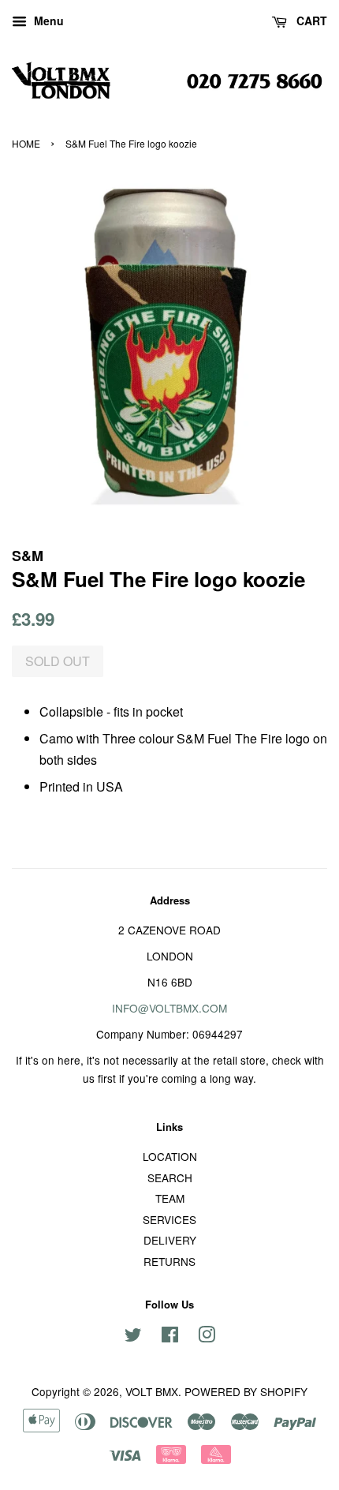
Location (170, 1156)
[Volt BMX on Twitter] (133, 1337)
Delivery (169, 1240)
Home (26, 143)
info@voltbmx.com (169, 1008)
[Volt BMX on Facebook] (170, 1337)
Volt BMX (151, 1391)
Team (169, 1198)
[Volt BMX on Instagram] (206, 1337)
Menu (47, 20)
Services (169, 1219)
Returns (169, 1261)
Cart (310, 20)
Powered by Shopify (245, 1391)
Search (169, 1177)
